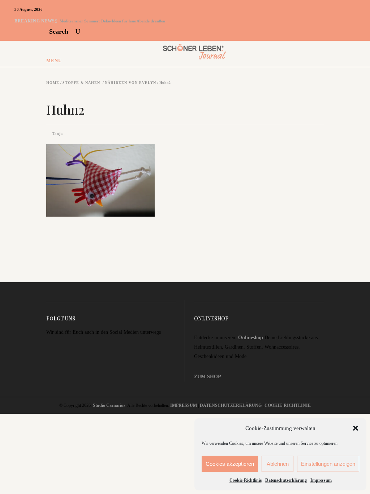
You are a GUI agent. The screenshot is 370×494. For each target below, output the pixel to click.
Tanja (57, 134)
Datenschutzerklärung (286, 480)
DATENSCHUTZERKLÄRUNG (231, 405)
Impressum (321, 480)
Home (52, 83)
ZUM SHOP (207, 376)
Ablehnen (278, 464)
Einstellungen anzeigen (328, 464)
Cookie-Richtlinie (245, 480)
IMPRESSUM (183, 405)
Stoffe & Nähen (81, 83)
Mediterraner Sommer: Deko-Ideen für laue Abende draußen (112, 21)
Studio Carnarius (109, 405)
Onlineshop (250, 337)
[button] (355, 428)
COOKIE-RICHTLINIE (287, 405)
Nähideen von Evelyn (130, 83)
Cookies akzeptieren (230, 464)
